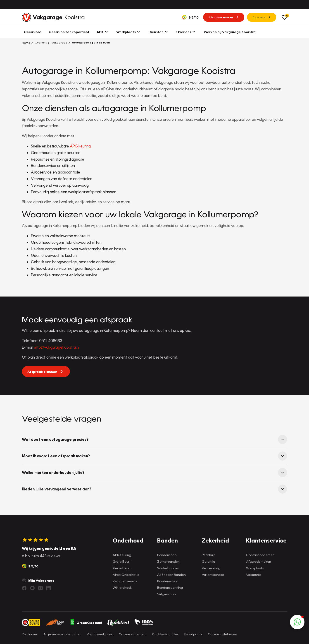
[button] (297, 622)
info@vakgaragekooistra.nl (56, 347)
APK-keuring (80, 146)
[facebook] (24, 588)
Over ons (40, 42)
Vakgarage (59, 42)
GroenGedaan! (89, 622)
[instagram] (40, 588)
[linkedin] (48, 588)
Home (26, 42)
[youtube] (32, 588)
